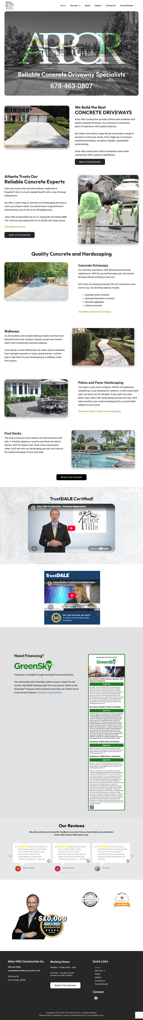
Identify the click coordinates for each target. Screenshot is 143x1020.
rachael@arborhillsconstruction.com (24, 970)
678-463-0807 (14, 967)
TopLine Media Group (95, 1015)
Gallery (98, 5)
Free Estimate (126, 5)
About (87, 5)
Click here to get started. (49, 692)
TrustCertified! (71, 498)
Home (63, 5)
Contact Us (111, 5)
